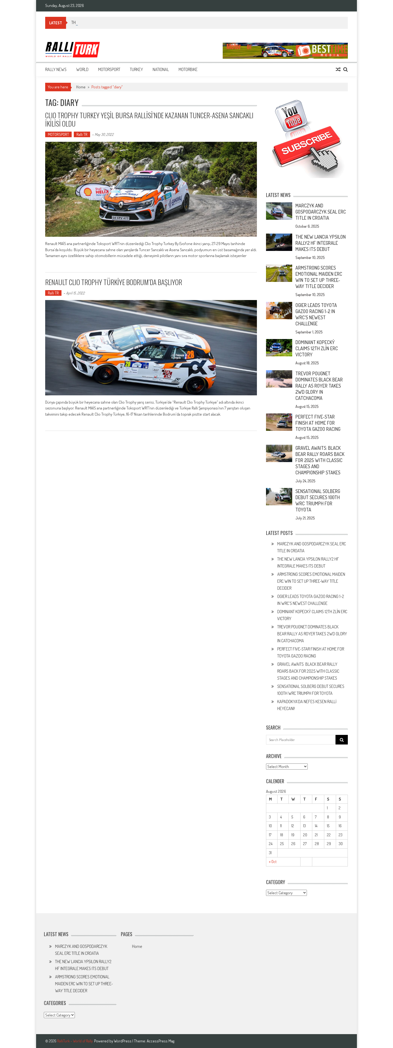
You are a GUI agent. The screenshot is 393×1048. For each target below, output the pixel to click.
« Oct (273, 861)
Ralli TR (81, 134)
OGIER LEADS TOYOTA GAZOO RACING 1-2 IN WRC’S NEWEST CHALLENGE (316, 314)
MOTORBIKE (188, 69)
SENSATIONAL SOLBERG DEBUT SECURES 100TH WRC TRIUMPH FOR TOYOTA (317, 500)
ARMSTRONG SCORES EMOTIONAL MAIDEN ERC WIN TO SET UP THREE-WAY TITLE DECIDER (318, 277)
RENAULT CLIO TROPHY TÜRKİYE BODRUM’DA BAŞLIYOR (113, 282)
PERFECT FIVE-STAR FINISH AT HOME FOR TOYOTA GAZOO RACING (317, 423)
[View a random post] (338, 69)
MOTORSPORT (109, 69)
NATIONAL (161, 69)
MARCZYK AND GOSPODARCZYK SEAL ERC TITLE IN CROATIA (320, 212)
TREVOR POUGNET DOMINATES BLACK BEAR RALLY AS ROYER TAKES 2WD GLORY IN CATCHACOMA (319, 386)
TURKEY (136, 69)
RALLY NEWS (56, 69)
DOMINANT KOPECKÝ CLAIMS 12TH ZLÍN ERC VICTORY (316, 348)
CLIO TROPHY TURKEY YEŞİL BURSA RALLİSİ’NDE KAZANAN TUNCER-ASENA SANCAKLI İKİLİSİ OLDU (149, 119)
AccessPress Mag (160, 1040)
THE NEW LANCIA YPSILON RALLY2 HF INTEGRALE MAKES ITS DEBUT (320, 243)
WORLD (82, 69)
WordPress (123, 1040)
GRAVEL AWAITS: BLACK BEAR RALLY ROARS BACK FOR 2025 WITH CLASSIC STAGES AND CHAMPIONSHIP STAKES (319, 460)
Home (137, 946)
